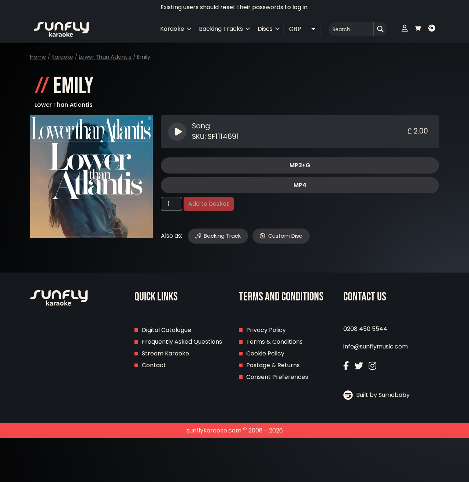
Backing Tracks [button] (221, 29)
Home (38, 57)
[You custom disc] (432, 29)
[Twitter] (358, 366)
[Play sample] (178, 132)
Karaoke (62, 57)
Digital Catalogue (166, 330)
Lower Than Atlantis (105, 57)
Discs (265, 29)
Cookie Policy (265, 353)
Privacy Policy (266, 330)
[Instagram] (372, 366)
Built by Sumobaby (382, 395)
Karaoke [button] (172, 29)
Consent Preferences (277, 377)
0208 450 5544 (365, 329)
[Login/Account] (404, 29)
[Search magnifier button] (380, 29)
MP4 (299, 185)
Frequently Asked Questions (182, 341)
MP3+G (299, 165)
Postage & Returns (273, 365)
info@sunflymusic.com (375, 346)
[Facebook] (346, 366)
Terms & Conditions (274, 341)
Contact (154, 365)
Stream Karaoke (165, 353)
